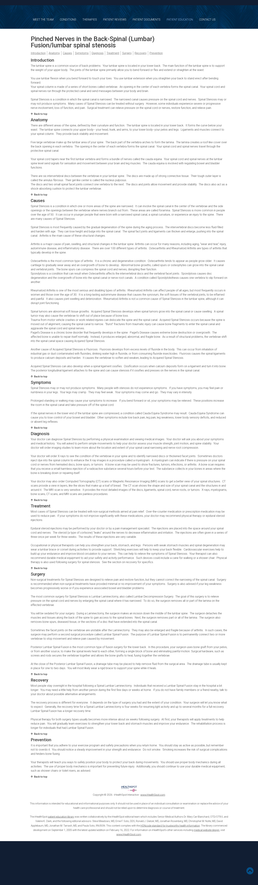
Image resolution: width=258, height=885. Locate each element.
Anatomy (54, 53)
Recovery (141, 53)
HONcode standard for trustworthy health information (170, 825)
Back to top (40, 114)
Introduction (38, 53)
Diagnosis (98, 53)
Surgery (127, 53)
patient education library (61, 816)
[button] (250, 871)
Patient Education (180, 19)
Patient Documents (146, 19)
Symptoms (82, 53)
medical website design (206, 830)
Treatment (113, 53)
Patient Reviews (114, 19)
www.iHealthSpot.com (152, 794)
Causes (67, 53)
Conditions (68, 19)
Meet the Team (43, 19)
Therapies (89, 19)
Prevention (156, 53)
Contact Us (207, 19)
